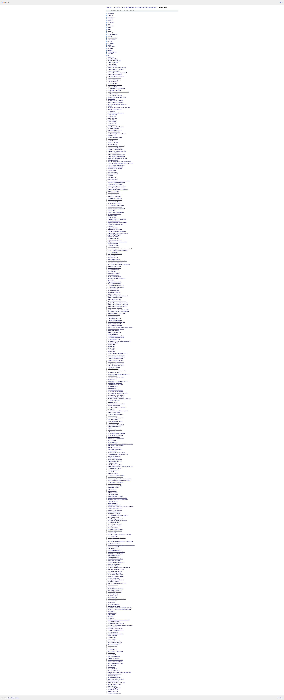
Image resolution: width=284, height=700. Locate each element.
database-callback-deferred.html (115, 184)
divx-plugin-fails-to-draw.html (114, 203)
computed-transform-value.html (115, 149)
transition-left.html (112, 649)
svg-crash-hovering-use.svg (114, 573)
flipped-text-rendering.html (114, 259)
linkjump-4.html (111, 350)
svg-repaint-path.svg (112, 597)
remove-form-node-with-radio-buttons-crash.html (119, 480)
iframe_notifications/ (112, 34)
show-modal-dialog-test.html (114, 550)
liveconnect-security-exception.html (116, 356)
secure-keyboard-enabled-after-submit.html (118, 515)
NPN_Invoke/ (111, 43)
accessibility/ (111, 13)
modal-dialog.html (112, 388)
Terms (17, 697)
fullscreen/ (110, 32)
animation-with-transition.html (115, 74)
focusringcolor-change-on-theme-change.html (119, 264)
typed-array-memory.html (114, 656)
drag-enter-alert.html (113, 215)
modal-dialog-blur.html (113, 386)
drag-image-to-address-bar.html (115, 224)
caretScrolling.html (112, 140)
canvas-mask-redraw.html (114, 132)
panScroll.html (111, 431)
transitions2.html (112, 654)
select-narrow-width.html (114, 522)
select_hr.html (111, 539)
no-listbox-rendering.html (114, 405)
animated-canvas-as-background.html (117, 67)
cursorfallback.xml (112, 177)
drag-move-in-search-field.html (115, 229)
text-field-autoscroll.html (113, 621)
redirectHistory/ (111, 46)
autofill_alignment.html (113, 93)
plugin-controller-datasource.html (116, 445)
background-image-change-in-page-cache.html (119, 107)
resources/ (110, 48)
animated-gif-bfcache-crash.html (115, 69)
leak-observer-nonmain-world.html (116, 337)
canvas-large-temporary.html (114, 130)
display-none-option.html (114, 201)
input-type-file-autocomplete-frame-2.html (118, 304)
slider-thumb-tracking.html (114, 555)
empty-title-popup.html (113, 247)
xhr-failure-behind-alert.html (114, 693)
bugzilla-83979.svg (112, 123)
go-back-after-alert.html (113, 275)
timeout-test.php (112, 639)
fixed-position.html (112, 255)
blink (123, 7)
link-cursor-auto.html (113, 343)
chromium (109, 7)
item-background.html (113, 316)
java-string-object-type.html (114, 318)
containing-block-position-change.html (117, 151)
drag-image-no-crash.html (114, 221)
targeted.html (111, 616)
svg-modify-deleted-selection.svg (115, 588)
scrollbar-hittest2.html (113, 503)
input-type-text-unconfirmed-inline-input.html (118, 309)
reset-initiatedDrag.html (113, 487)
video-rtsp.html (111, 667)
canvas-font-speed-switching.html (116, 126)
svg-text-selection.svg (113, 600)
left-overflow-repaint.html (114, 339)
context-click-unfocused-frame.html (116, 156)
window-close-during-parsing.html (116, 679)
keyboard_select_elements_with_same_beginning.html (120, 327)
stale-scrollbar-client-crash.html (115, 559)
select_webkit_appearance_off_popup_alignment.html (120, 541)
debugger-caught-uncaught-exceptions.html (118, 189)
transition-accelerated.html (114, 644)
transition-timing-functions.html (115, 651)
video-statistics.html (112, 668)
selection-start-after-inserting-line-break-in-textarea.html (121, 545)
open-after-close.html (113, 419)
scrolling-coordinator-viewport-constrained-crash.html (120, 506)
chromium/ (110, 20)
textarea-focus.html (112, 627)
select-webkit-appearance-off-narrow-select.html (119, 534)
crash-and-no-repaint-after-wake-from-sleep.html (119, 161)
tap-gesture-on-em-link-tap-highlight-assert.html (119, 609)
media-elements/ (112, 39)
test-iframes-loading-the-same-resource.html (118, 620)
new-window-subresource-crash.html (116, 404)
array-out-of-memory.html (114, 80)
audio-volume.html (112, 86)
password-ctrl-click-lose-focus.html (116, 438)
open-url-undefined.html (113, 423)
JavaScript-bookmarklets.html (115, 320)
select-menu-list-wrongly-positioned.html (117, 520)
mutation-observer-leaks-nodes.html (116, 395)
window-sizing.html (112, 686)
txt (278, 697)
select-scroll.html (112, 533)
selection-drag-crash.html (114, 543)
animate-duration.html (113, 62)
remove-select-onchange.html (115, 485)
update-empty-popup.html (114, 658)
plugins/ (109, 45)
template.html (111, 618)
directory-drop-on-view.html (114, 196)
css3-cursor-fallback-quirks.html (115, 167)
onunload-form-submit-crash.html (116, 418)
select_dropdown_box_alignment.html (117, 538)
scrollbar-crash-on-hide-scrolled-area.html (118, 499)
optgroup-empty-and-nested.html (116, 424)
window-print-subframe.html (114, 684)
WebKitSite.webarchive (113, 675)
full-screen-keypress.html (114, 273)
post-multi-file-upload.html (114, 456)
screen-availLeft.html (113, 494)
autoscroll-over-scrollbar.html (115, 95)
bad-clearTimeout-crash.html (114, 109)
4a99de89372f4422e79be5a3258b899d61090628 (141, 7)
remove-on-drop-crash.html (114, 484)
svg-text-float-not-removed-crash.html (117, 599)
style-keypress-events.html (114, 560)
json (281, 697)
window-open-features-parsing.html (116, 682)
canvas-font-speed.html (113, 128)
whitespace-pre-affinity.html (114, 677)
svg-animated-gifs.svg (113, 566)
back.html (110, 106)
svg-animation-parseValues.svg (115, 571)
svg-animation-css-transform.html (116, 569)
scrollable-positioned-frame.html (115, 496)
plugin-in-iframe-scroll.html (114, 447)
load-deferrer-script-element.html (116, 360)
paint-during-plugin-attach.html (115, 430)
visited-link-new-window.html (114, 674)
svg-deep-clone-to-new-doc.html (115, 579)
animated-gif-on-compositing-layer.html (117, 72)
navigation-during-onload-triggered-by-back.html (119, 398)
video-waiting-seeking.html (114, 670)
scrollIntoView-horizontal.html (115, 510)
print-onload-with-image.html (115, 465)
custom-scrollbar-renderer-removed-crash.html (119, 181)
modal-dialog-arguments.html (115, 383)
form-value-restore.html (113, 269)
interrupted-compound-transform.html (117, 313)
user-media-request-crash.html (115, 661)
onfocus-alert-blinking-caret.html (115, 414)
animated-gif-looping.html (114, 71)
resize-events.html (112, 489)
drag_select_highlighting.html (114, 235)
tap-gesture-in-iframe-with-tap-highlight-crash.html (120, 607)
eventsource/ (111, 25)
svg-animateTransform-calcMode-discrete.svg (119, 567)
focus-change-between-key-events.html (117, 261)
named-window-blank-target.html (116, 397)
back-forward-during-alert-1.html (115, 100)
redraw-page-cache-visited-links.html (116, 475)
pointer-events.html (112, 451)
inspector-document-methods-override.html (118, 311)
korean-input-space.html (113, 330)
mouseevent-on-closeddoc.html (115, 390)
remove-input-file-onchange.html (115, 482)
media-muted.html (112, 379)
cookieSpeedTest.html (113, 160)
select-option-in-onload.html (114, 526)
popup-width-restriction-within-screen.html (118, 454)
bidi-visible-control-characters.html (116, 113)
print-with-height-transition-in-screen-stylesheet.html (120, 466)
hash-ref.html (111, 280)
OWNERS (110, 428)
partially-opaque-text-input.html (115, 435)
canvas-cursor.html (112, 125)
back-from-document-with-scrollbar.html (117, 104)
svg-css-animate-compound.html (115, 574)
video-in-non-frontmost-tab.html (115, 663)
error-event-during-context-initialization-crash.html (120, 249)
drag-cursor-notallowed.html (114, 214)
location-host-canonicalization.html (116, 365)
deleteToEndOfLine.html (113, 193)
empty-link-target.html (113, 243)
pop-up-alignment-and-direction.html (116, 452)
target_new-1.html (112, 613)
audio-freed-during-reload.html (115, 85)
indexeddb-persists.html (113, 289)
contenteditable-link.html (113, 153)
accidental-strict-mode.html (114, 60)
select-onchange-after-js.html (115, 524)
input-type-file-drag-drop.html (115, 308)
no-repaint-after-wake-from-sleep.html (117, 407)
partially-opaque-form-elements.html (116, 433)
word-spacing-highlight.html (114, 688)
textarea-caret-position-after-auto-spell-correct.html (120, 625)
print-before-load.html (113, 463)
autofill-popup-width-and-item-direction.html (118, 92)
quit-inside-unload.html (113, 470)
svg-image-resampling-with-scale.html (117, 583)
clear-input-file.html (112, 144)
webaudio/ (110, 53)
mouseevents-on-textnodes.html (115, 391)
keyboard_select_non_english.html (116, 329)
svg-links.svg (111, 587)
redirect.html (111, 472)
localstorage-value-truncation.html (116, 364)
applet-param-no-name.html (114, 78)
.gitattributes (111, 57)
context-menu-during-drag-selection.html (117, 158)
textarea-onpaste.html (113, 632)
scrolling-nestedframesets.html (115, 508)
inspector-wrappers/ (112, 38)
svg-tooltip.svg (111, 602)
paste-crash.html (112, 440)
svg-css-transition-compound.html (116, 576)
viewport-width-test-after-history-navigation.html (119, 672)
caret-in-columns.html (113, 139)
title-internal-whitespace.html (114, 641)
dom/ (109, 24)
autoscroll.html (111, 99)
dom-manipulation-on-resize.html (116, 205)
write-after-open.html (113, 691)
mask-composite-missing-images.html (117, 370)
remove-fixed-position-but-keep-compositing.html (119, 478)
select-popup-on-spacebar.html (115, 529)
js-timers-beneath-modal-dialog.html (116, 322)
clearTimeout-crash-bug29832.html (116, 146)
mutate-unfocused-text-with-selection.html (118, 393)
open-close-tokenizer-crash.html (115, 421)
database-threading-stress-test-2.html (117, 186)
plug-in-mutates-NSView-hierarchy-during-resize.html (120, 444)
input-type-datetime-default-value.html (117, 301)
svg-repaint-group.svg (113, 593)
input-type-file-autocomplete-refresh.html (117, 306)
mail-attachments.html (113, 369)
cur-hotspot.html (112, 170)
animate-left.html (112, 64)
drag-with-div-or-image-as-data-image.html (118, 233)
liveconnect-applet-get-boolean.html (116, 355)
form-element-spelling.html (114, 268)
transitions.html (111, 653)
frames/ (109, 31)
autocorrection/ (111, 17)
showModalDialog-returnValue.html (116, 552)
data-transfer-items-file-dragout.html (116, 182)
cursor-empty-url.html (113, 172)
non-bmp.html (111, 409)
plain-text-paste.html (112, 442)
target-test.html (111, 611)
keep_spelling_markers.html (114, 323)
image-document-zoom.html (114, 282)
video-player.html (112, 665)
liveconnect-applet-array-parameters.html (117, 353)
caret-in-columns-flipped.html (115, 137)
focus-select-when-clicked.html (115, 262)
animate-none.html (112, 66)
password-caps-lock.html (114, 437)
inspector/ (110, 36)
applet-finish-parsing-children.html (116, 76)
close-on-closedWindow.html (114, 147)
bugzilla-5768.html (112, 121)
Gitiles (8, 697)
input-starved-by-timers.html (114, 299)
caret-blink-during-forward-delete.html (117, 133)
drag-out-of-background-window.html (117, 231)
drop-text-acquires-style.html (114, 240)
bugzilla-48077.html (112, 118)
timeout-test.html (112, 637)
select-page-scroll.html (113, 527)
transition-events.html (113, 647)
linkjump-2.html (111, 346)
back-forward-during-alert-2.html (115, 102)
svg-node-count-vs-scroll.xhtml (115, 590)
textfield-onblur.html (112, 635)
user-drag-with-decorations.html (115, 660)
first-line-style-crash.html (113, 252)
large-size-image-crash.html (114, 332)
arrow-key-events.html (113, 81)
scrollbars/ (110, 50)
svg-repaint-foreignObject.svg (115, 592)
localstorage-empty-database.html (116, 362)
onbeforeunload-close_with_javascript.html (118, 410)
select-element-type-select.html (115, 519)
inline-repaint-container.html (114, 292)
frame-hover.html (112, 271)
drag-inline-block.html (113, 228)
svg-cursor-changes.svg (113, 578)
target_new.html (111, 614)
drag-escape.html (112, 217)
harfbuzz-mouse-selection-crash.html (116, 278)
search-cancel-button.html (114, 513)
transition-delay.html (112, 646)
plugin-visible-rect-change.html (115, 449)
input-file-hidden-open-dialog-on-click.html (118, 296)
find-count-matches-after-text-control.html (118, 250)
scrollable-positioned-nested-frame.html (117, 498)
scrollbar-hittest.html (112, 501)
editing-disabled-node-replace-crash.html (117, 241)
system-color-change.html (114, 604)
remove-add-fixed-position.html (115, 477)
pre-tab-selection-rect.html (114, 458)
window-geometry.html (113, 681)
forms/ (109, 29)
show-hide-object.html (113, 548)
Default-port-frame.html (113, 191)
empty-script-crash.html (113, 245)
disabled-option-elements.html (115, 200)
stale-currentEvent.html (113, 557)
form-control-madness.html (114, 266)
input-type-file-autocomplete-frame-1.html (118, 303)
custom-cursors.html (113, 179)
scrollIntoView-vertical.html (114, 512)
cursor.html (110, 175)
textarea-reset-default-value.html (115, 634)
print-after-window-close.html (115, 461)
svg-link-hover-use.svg (113, 585)
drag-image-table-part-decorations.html (117, 222)
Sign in (281, 2)
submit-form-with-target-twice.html (116, 562)
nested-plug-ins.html (112, 402)
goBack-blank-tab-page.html (114, 276)
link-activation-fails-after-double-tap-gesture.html (119, 341)
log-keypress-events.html (114, 367)
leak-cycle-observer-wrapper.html (116, 336)
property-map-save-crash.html (115, 468)
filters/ (109, 27)
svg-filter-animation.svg (113, 581)
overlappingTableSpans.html (114, 426)
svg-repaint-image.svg (113, 595)
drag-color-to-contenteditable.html (116, 212)
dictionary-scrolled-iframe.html (115, 194)
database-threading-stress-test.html (116, 187)
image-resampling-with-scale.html (116, 285)
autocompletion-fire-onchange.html (116, 88)
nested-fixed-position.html (114, 400)
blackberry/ (110, 18)
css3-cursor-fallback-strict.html (115, 168)
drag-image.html (111, 226)
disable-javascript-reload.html (115, 198)
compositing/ (111, 22)
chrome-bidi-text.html (113, 142)
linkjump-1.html (111, 344)
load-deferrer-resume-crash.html (115, 358)
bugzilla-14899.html (112, 114)
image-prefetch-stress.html (114, 283)
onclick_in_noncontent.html (114, 412)
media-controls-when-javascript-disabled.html (118, 374)
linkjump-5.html (111, 351)
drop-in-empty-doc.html (113, 238)
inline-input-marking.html (113, 290)
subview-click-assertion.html (114, 564)
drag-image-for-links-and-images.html (117, 219)
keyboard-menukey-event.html (115, 325)
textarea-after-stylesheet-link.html (116, 623)
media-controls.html (112, 376)
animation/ (110, 15)
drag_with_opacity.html (113, 236)
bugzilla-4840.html (112, 120)
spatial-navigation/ (112, 52)
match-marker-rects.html (114, 372)
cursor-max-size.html (113, 174)
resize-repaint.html (112, 491)
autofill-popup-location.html (114, 90)
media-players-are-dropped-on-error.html (117, 381)
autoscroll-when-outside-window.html (117, 97)
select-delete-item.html (113, 517)
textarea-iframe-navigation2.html (115, 630)
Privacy (13, 697)
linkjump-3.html (111, 348)
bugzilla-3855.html (112, 116)
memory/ (110, 41)
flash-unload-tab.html (113, 257)
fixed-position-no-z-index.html (115, 254)
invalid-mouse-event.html (114, 315)
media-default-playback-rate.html (115, 377)
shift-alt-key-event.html (113, 546)
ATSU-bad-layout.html (113, 83)
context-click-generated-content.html (116, 154)
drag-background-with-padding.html (116, 208)
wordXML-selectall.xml (113, 689)
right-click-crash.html (112, 492)
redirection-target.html (113, 473)
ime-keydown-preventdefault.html (116, 287)
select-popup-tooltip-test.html (115, 531)
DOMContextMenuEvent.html (115, 207)
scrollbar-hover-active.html (114, 505)
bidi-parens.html (111, 111)
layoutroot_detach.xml (113, 334)
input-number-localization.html (115, 297)
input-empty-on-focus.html (114, 294)
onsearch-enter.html (112, 416)
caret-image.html (112, 135)
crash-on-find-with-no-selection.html (116, 165)
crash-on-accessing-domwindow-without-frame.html (120, 163)
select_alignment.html (113, 536)
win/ (109, 55)
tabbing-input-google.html (114, 606)
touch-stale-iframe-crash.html (115, 642)
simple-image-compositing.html (115, 553)
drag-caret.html (111, 210)
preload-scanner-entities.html (115, 459)
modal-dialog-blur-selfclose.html (115, 384)
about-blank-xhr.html (113, 59)
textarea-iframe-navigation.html (115, 628)
